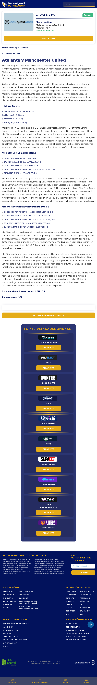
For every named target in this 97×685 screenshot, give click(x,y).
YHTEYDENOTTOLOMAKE (52, 661)
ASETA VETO (48, 38)
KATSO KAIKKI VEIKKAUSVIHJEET (48, 315)
